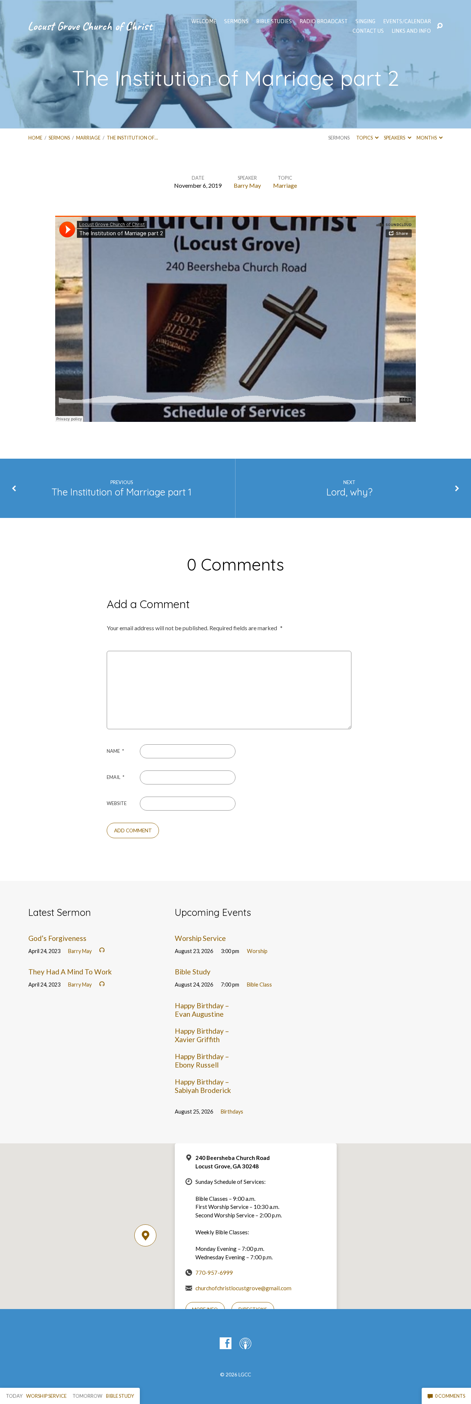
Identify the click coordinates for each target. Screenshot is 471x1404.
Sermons (59, 138)
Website (117, 803)
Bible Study (192, 971)
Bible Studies (274, 21)
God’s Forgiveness (57, 938)
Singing (365, 21)
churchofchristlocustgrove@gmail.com (243, 1288)
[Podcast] (245, 1343)
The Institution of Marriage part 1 (121, 492)
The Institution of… (132, 138)
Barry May (247, 185)
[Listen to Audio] (102, 950)
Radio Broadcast (324, 21)
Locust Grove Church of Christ (90, 25)
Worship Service (200, 938)
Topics (364, 138)
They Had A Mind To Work (70, 971)
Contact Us (368, 30)
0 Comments (449, 1396)
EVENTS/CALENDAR (407, 21)
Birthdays (232, 1111)
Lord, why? (349, 492)
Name (115, 751)
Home (35, 138)
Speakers (395, 138)
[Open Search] (440, 26)
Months (427, 138)
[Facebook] (225, 1343)
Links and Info (411, 30)
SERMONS (236, 21)
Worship (257, 951)
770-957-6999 (214, 1272)
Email (115, 777)
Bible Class (259, 984)
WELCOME (203, 21)
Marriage (88, 138)
